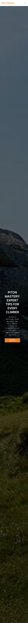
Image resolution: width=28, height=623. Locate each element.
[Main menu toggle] (25, 3)
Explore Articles (12, 340)
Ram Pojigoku (8, 3)
